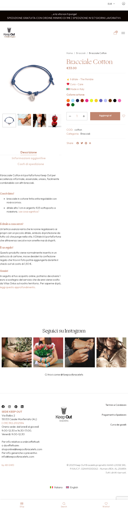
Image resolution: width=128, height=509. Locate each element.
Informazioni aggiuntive (29, 158)
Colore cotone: (75, 94)
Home (69, 53)
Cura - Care (76, 84)
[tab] (28, 152)
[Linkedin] (22, 406)
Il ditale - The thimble (82, 79)
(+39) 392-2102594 (13, 423)
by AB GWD (8, 465)
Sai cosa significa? (28, 211)
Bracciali (81, 53)
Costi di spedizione (31, 164)
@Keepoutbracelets (71, 374)
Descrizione (28, 152)
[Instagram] (9, 406)
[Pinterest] (15, 406)
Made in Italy (77, 89)
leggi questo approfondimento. (18, 287)
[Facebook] (3, 406)
